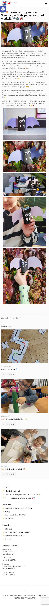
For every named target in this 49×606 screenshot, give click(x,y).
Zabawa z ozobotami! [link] (8, 369)
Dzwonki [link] (8, 539)
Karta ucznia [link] (9, 518)
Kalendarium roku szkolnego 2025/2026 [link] (18, 508)
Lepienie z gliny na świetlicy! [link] (14, 469)
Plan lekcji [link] (8, 529)
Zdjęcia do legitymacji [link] (13, 491)
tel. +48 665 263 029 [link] (9, 575)
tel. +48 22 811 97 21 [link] (9, 560)
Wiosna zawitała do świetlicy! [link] (14, 419)
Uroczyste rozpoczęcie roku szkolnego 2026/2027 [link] (22, 495)
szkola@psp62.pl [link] (8, 554)
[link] (3, 9)
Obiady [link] (7, 512)
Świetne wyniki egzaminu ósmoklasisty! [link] (19, 498)
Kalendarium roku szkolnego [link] (14, 536)
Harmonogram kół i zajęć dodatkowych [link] (18, 532)
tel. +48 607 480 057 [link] (9, 568)
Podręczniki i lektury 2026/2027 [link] (15, 515)
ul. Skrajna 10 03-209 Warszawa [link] (8, 551)
